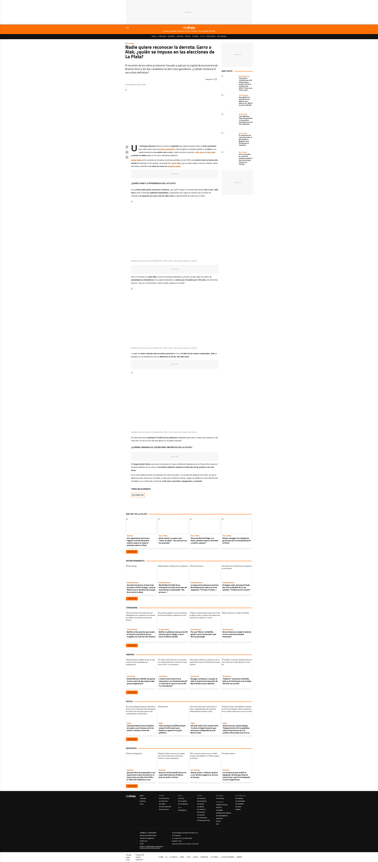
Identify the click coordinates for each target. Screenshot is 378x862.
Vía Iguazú (200, 804)
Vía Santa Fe (201, 809)
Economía (219, 810)
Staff (142, 844)
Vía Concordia (202, 817)
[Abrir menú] (144, 27)
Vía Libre (238, 806)
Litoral (195, 36)
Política (219, 807)
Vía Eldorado (202, 801)
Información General (223, 813)
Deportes (219, 818)
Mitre (182, 857)
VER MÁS (131, 552)
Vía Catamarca (183, 804)
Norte (187, 36)
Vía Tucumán (182, 801)
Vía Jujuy (181, 798)
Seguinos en (210, 79)
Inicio (154, 36)
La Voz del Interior (227, 857)
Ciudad (195, 857)
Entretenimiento (222, 816)
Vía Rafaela (201, 812)
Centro (179, 36)
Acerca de (143, 841)
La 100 (188, 857)
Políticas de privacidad (148, 835)
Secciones (221, 36)
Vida (217, 824)
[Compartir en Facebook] (127, 147)
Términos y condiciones (148, 833)
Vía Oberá (200, 806)
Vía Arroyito (163, 801)
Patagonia (210, 36)
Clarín (160, 857)
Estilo (218, 821)
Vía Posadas (201, 798)
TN (166, 857)
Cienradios (204, 857)
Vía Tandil (162, 804)
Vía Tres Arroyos (165, 806)
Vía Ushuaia (220, 798)
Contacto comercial (147, 838)
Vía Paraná (201, 815)
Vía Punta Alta (164, 809)
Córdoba (162, 36)
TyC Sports (214, 857)
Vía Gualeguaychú (203, 820)
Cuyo (202, 36)
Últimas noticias (222, 804)
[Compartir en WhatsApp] (127, 152)
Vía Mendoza (182, 810)
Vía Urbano (239, 798)
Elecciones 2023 (138, 495)
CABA (141, 804)
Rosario (171, 36)
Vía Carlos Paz (164, 798)
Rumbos (238, 809)
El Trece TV (174, 857)
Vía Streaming (240, 801)
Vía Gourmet (239, 804)
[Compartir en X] (127, 157)
